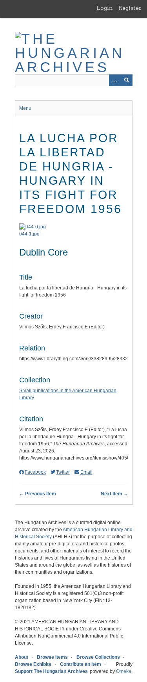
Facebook (35, 472)
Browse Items (52, 657)
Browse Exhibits (33, 664)
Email (86, 472)
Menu (25, 108)
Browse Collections (98, 657)
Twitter (63, 472)
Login (104, 8)
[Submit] (126, 80)
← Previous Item (37, 494)
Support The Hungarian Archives (51, 671)
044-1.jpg (29, 234)
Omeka (123, 671)
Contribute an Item (80, 664)
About (21, 657)
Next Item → (114, 494)
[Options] (115, 80)
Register (130, 8)
